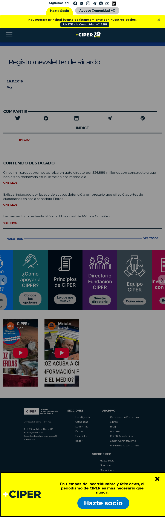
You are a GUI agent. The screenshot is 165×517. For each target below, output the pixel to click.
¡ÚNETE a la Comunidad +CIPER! (85, 24)
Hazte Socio (59, 11)
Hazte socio (103, 503)
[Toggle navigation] (9, 35)
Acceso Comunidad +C (97, 10)
